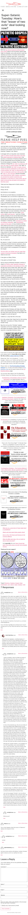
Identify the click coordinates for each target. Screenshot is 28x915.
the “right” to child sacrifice (17, 170)
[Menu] (3, 10)
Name (3, 884)
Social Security (11, 214)
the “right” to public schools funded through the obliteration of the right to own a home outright (14, 168)
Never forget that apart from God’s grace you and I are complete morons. (15, 545)
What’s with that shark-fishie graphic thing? (14, 532)
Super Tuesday (18, 584)
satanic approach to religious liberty (12, 157)
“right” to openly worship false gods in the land (13, 155)
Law (9, 584)
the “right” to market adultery (11, 165)
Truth (24, 584)
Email (2, 889)
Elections (7, 583)
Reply (2, 629)
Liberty (12, 584)
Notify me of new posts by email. (10, 905)
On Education (4, 419)
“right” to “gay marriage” (9, 173)
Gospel (17, 583)
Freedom (12, 583)
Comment (4, 866)
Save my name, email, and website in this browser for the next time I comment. (13, 902)
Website (3, 895)
